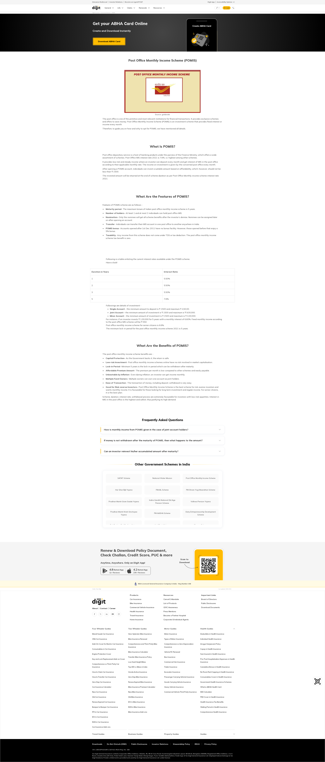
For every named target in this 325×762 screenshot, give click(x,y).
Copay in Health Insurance (210, 649)
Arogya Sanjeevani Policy (210, 644)
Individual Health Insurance (210, 639)
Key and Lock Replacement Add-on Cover (108, 659)
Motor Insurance (170, 634)
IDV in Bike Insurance (136, 702)
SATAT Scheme (124, 478)
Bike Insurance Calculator (138, 652)
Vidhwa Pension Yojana (201, 501)
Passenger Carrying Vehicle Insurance (179, 677)
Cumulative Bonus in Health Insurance (215, 667)
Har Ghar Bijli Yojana (123, 490)
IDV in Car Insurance (100, 717)
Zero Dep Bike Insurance (138, 677)
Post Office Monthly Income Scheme (200, 478)
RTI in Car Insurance (100, 712)
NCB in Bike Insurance (136, 707)
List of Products (170, 603)
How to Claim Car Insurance (103, 672)
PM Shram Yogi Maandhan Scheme (200, 490)
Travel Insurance (136, 615)
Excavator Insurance (172, 672)
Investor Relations (116, 2)
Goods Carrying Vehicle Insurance (177, 682)
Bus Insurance (169, 657)
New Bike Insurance (136, 692)
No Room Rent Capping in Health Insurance (217, 672)
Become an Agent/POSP (134, 2)
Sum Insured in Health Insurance (212, 654)
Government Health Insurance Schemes (216, 682)
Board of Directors (209, 599)
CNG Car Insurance (99, 639)
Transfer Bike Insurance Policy (140, 657)
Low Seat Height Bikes (137, 662)
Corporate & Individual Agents (176, 619)
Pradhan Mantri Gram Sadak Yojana (124, 501)
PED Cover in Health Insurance (212, 697)
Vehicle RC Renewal (172, 652)
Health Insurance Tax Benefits (212, 702)
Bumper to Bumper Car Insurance (105, 707)
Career (113, 608)
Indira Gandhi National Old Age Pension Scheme (162, 501)
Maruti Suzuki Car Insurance (103, 634)
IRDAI (197, 744)
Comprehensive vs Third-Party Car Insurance (105, 665)
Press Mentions (170, 611)
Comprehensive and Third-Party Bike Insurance (142, 645)
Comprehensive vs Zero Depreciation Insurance (178, 645)
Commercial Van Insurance (174, 662)
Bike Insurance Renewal (137, 639)
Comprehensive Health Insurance (213, 712)
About (95, 608)
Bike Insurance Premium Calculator (141, 687)
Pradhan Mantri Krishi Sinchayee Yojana (123, 513)
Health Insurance (137, 611)
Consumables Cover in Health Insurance (216, 677)
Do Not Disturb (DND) (117, 744)
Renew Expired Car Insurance (103, 702)
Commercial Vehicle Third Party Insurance (180, 692)
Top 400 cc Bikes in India (137, 667)
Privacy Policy (210, 744)
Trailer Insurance (170, 667)
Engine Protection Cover (101, 654)
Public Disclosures (208, 603)
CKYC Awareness (171, 607)
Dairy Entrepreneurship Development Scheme (201, 513)
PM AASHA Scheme (162, 513)
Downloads (97, 744)
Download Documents (210, 607)
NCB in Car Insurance (100, 722)
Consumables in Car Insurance (104, 649)
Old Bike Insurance (135, 697)
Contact (103, 608)
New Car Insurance (99, 692)
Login (228, 8)
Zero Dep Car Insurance (101, 682)
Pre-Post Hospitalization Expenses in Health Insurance (217, 660)
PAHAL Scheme (162, 490)
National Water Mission (162, 478)
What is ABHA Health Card (210, 687)
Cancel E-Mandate (171, 599)
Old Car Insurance (99, 697)
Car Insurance (135, 599)
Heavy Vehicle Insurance (174, 687)
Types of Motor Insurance (174, 639)
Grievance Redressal (99, 2)
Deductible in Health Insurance (212, 634)
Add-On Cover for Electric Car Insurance (107, 644)
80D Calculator (206, 692)
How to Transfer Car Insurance (104, 677)
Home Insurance (136, 619)
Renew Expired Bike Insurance (140, 682)
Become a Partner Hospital (175, 615)
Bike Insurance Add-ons (137, 712)
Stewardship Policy (181, 744)
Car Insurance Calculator (101, 687)
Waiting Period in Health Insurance (213, 707)
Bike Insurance (136, 603)
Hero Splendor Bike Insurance (140, 634)
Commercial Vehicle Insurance (142, 607)
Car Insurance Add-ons (101, 727)
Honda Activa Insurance (137, 672)
